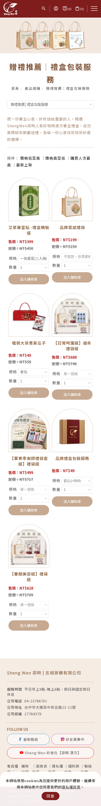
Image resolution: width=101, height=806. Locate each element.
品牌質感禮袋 (72, 227)
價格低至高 (30, 158)
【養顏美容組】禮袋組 (29, 576)
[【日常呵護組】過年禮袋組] (72, 315)
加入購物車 (29, 279)
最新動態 (30, 739)
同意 (50, 796)
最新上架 (24, 165)
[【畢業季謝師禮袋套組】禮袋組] (29, 431)
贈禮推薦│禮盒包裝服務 (68, 88)
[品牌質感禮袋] (72, 200)
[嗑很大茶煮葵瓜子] (29, 315)
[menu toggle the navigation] (94, 8)
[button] (44, 9)
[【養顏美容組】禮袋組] (29, 546)
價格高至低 (55, 158)
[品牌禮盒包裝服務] (72, 431)
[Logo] (11, 8)
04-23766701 (35, 700)
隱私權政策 (71, 786)
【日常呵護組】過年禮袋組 (72, 345)
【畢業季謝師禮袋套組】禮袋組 (29, 461)
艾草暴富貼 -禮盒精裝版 (28, 230)
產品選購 (33, 88)
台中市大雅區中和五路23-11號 (50, 707)
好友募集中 (75, 739)
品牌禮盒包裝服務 (72, 458)
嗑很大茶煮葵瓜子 (29, 343)
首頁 (15, 88)
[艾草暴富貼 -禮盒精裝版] (29, 200)
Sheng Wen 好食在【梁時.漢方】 (53, 752)
